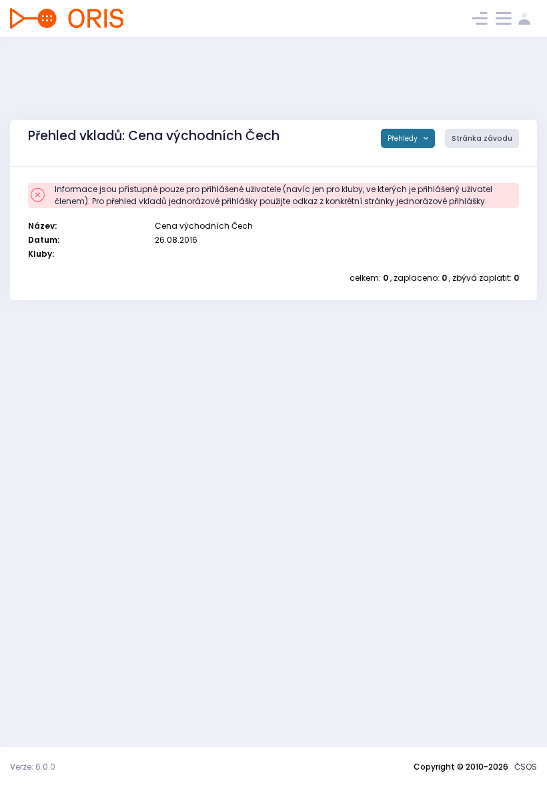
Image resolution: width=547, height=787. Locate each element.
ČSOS (525, 766)
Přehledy (404, 138)
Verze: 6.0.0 (32, 766)
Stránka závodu (482, 138)
